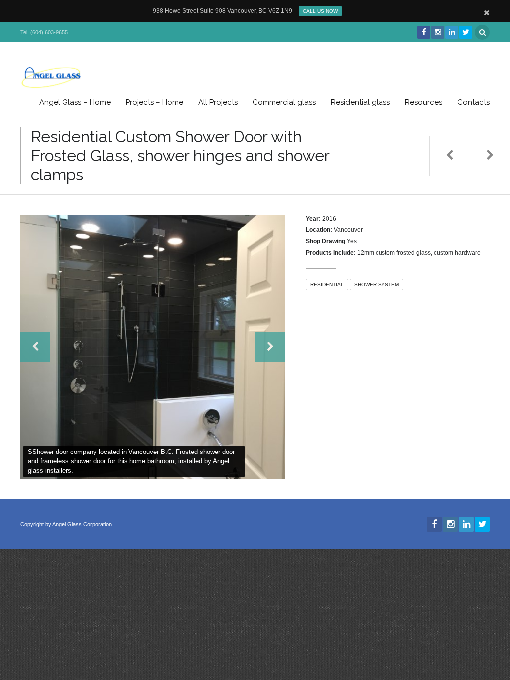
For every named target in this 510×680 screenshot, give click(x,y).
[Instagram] (437, 32)
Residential (327, 284)
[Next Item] (490, 156)
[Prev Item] (449, 156)
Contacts (473, 102)
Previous (35, 347)
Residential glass (360, 102)
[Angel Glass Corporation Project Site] (51, 77)
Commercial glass (284, 102)
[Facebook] (423, 32)
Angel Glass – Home (75, 102)
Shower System (376, 284)
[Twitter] (465, 32)
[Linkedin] (451, 32)
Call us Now (320, 11)
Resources (423, 102)
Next (270, 347)
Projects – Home (154, 102)
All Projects (218, 102)
